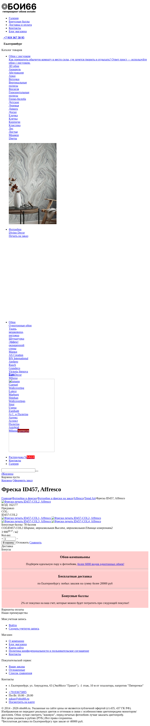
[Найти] (36, 471)
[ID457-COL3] (26, 521)
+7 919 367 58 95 (13, 37)
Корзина (6, 480)
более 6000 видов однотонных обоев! (100, 564)
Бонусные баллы (19, 21)
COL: (4, 511)
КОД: (4, 504)
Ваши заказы (17, 666)
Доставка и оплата (20, 24)
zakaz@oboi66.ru (19, 698)
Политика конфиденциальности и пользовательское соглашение (49, 650)
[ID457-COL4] (76, 521)
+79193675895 (18, 692)
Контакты (15, 28)
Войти (13, 625)
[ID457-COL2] (76, 518)
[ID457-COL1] (26, 518)
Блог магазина (18, 31)
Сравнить (35, 542)
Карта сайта (16, 647)
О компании (16, 641)
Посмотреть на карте (22, 702)
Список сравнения (20, 673)
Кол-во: (6, 535)
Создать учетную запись (24, 628)
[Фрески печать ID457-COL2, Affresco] (26, 501)
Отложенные (17, 669)
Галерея (13, 18)
